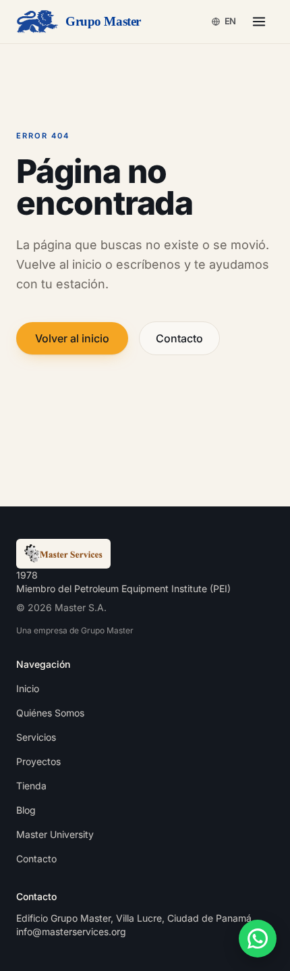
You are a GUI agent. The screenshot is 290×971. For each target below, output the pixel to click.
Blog (26, 810)
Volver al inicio (72, 338)
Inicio (27, 688)
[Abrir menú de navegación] (259, 21)
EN (230, 21)
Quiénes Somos (50, 712)
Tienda (31, 785)
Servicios (36, 737)
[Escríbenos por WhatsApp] (258, 938)
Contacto (179, 338)
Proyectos (38, 761)
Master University (55, 834)
